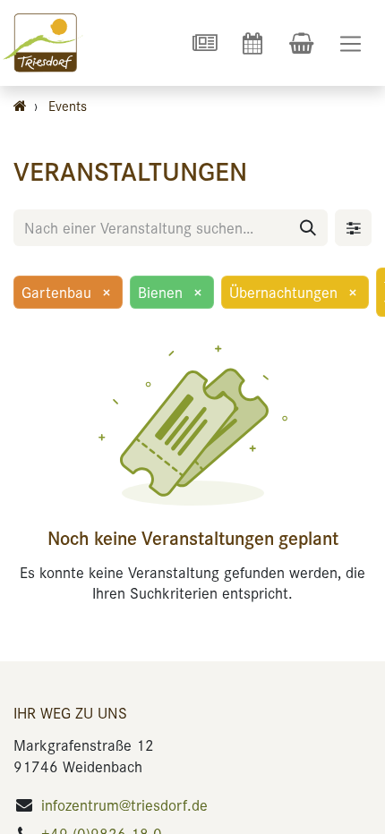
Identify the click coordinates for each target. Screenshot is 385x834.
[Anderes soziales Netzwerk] (204, 42)
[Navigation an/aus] (350, 43)
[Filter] (353, 227)
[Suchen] (308, 227)
